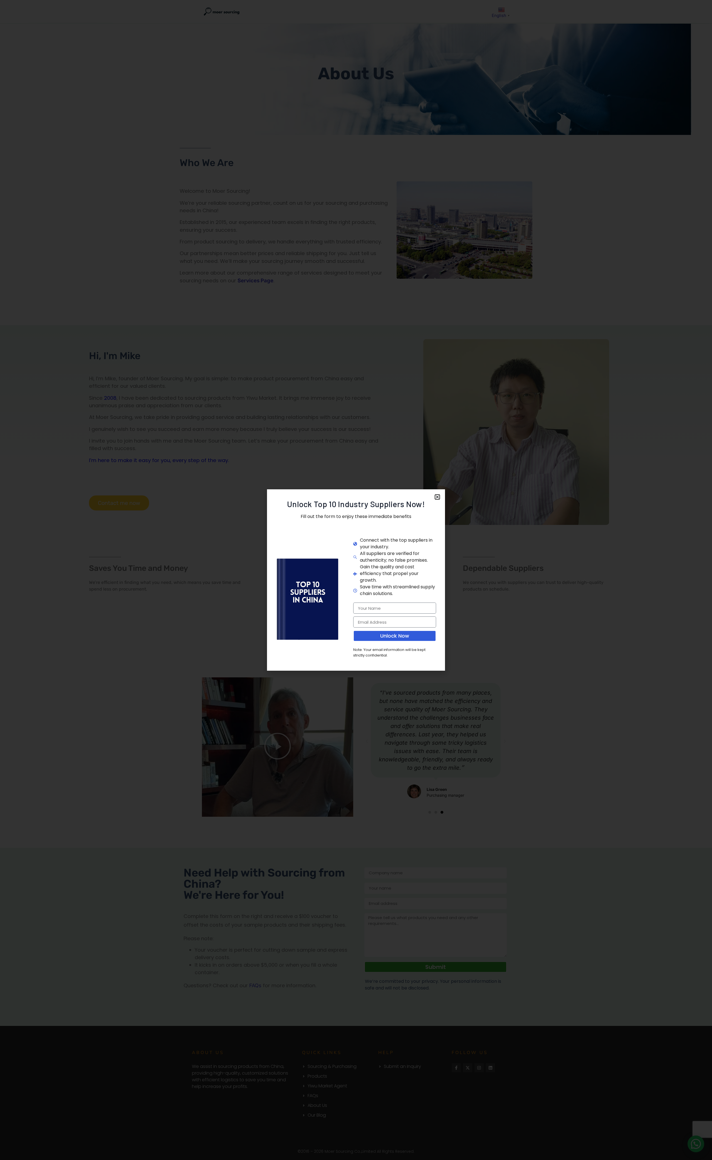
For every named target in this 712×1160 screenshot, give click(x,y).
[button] (437, 497)
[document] (356, 580)
